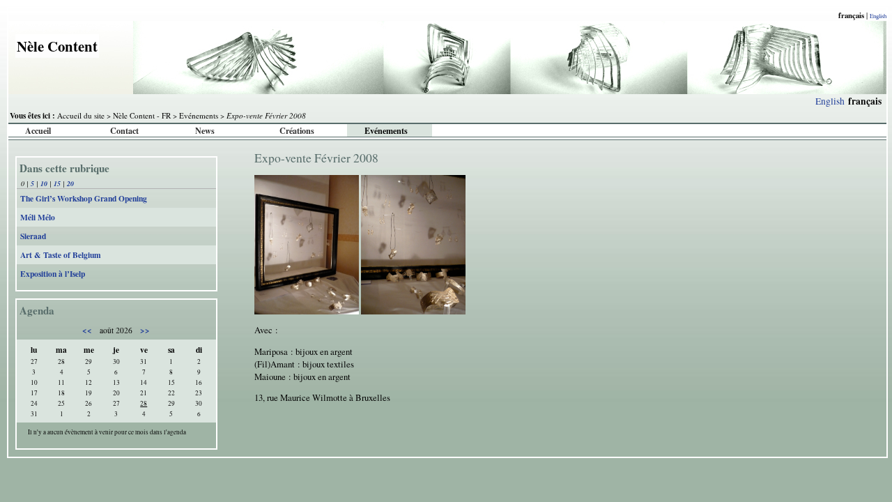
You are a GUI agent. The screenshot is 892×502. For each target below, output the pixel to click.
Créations (296, 130)
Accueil (38, 130)
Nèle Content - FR (142, 115)
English (878, 16)
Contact (124, 130)
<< (88, 330)
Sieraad (33, 236)
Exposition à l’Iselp (52, 274)
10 (43, 183)
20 (70, 183)
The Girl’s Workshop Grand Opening (83, 198)
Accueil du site (81, 115)
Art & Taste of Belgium (60, 255)
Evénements (198, 115)
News (205, 130)
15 (57, 183)
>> (144, 330)
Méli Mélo (37, 217)
